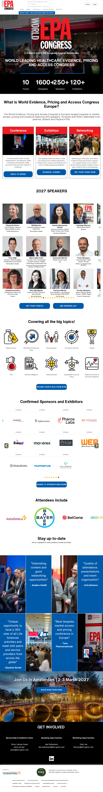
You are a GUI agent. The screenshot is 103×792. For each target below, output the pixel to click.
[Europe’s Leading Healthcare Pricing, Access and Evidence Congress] (9, 5)
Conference (36, 9)
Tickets (87, 4)
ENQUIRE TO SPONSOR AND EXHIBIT (51, 484)
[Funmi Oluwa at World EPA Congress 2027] (13, 246)
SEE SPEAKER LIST (68, 306)
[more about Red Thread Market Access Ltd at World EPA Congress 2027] (84, 465)
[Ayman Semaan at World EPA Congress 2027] (83, 279)
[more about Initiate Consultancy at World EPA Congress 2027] (61, 443)
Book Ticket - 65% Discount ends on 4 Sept (37, 12)
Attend (28, 9)
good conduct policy (18, 780)
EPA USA (59, 9)
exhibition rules (16, 783)
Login (95, 4)
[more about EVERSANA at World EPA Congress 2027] (37, 465)
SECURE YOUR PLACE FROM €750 (51, 387)
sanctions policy (62, 783)
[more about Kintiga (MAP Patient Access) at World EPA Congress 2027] (61, 465)
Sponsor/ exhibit (48, 9)
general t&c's (46, 786)
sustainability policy (48, 783)
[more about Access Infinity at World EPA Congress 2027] (37, 443)
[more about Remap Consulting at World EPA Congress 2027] (14, 465)
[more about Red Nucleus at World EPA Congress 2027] (14, 443)
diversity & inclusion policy (32, 783)
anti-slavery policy (33, 780)
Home (22, 9)
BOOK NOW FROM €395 (51, 690)
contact (55, 786)
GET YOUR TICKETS (34, 306)
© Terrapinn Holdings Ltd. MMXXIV (22, 786)
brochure (63, 786)
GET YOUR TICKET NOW (84, 172)
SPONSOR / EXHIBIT (51, 172)
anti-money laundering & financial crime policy (54, 780)
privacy (37, 786)
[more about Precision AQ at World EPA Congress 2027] (84, 443)
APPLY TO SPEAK (18, 174)
